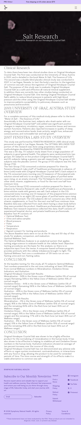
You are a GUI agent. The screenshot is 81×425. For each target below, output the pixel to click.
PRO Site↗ (8, 2)
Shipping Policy (56, 387)
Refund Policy (55, 393)
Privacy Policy (49, 412)
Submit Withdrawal (57, 400)
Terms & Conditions (65, 412)
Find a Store (55, 380)
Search (55, 376)
